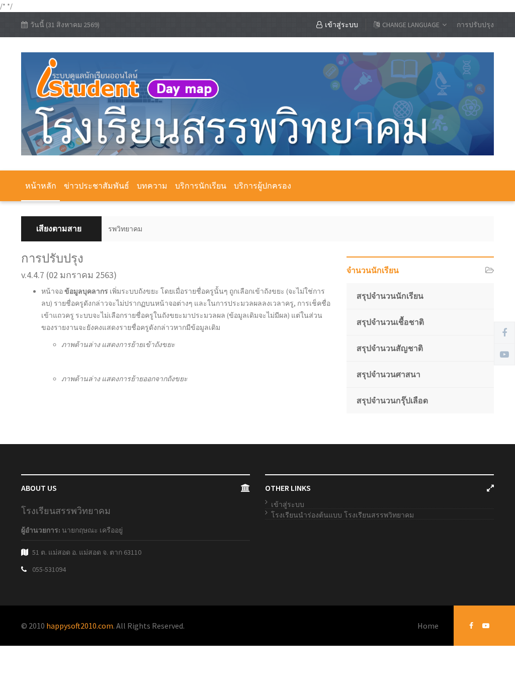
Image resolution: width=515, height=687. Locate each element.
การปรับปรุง (475, 24)
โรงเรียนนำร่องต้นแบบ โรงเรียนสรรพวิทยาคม (342, 515)
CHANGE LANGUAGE (411, 24)
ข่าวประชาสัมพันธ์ (96, 186)
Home (428, 626)
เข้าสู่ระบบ (341, 24)
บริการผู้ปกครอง (262, 186)
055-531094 (49, 569)
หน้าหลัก (40, 186)
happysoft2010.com (79, 626)
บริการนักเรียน (200, 186)
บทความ (152, 186)
